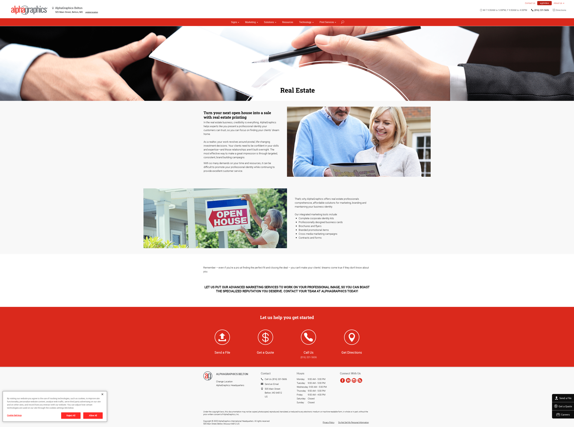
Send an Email (272, 383)
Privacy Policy (328, 422)
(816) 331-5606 (541, 10)
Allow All (93, 415)
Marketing (250, 22)
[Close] (102, 394)
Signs (234, 22)
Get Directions (351, 352)
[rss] (359, 380)
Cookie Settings (14, 415)
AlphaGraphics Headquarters (230, 385)
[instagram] (354, 380)
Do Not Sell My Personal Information (353, 422)
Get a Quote (565, 406)
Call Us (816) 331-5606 (276, 379)
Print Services (327, 22)
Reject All (71, 415)
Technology (305, 22)
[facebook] (342, 380)
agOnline (544, 3)
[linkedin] (348, 380)
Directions (561, 10)
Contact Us (530, 3)
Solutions (269, 22)
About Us (558, 3)
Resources (287, 22)
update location (91, 12)
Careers (565, 414)
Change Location (224, 381)
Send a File (565, 398)
